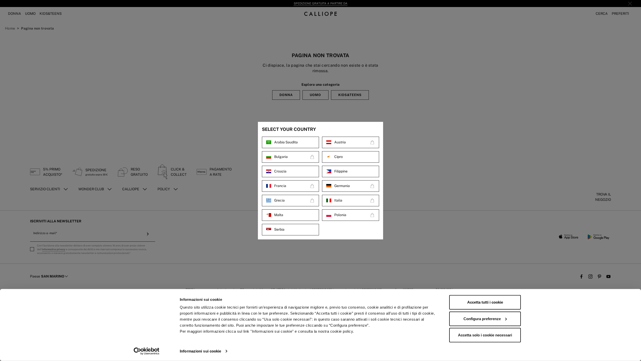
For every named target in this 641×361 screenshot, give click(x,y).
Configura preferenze (482, 318)
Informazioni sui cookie (200, 351)
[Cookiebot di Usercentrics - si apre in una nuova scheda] (147, 351)
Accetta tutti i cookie (485, 302)
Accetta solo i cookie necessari (485, 335)
